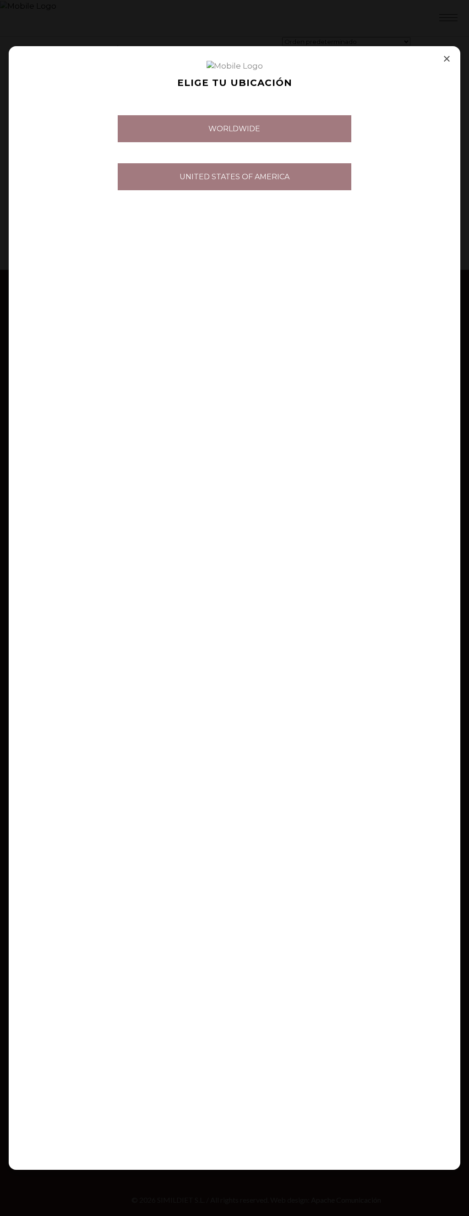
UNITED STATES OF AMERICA (234, 176)
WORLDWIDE (234, 128)
